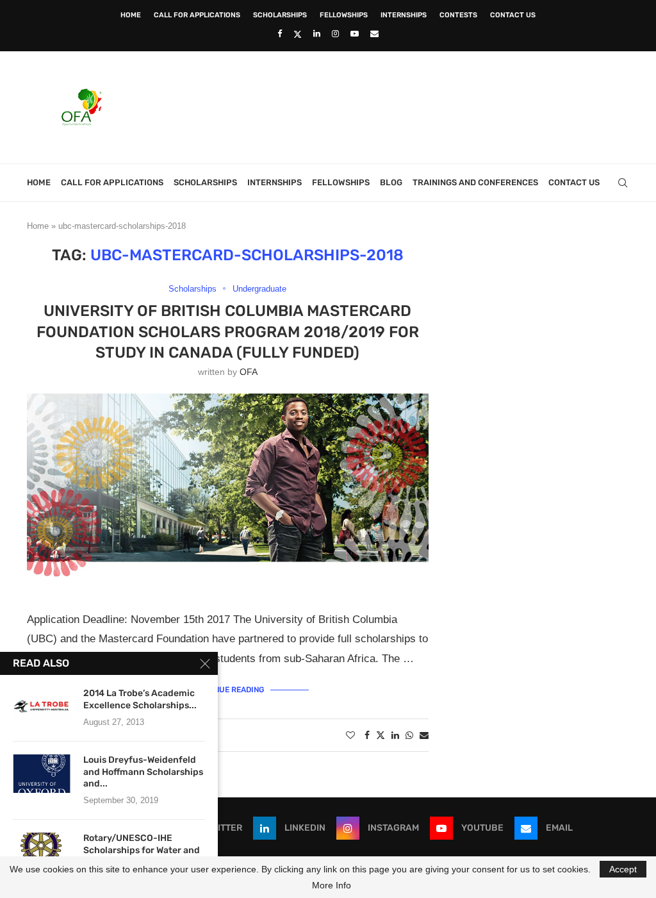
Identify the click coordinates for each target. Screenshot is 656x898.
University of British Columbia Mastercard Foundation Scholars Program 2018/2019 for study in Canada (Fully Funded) (228, 332)
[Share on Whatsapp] (409, 735)
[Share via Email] (424, 735)
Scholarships (280, 15)
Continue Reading (228, 689)
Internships (404, 15)
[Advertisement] (396, 106)
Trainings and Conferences (475, 182)
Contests (458, 15)
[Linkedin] (316, 33)
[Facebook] (279, 33)
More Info (331, 885)
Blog (391, 182)
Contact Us (513, 15)
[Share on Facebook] (367, 735)
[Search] (622, 182)
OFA (249, 372)
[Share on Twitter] (380, 734)
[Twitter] (297, 34)
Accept (623, 869)
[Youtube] (354, 33)
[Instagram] (335, 33)
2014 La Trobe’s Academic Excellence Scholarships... (140, 699)
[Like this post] (350, 735)
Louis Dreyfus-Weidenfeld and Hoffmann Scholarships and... (143, 772)
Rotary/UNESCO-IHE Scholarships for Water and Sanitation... (141, 850)
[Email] (374, 33)
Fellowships (344, 15)
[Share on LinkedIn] (395, 735)
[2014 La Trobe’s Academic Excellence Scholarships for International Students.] (41, 707)
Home (130, 15)
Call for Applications (197, 15)
